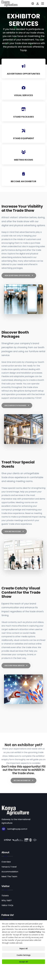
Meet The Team (9, 876)
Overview (6, 861)
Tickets (5, 895)
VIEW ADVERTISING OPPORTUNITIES (17, 275)
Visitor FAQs (7, 905)
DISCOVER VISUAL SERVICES (15, 665)
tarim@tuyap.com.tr (17, 829)
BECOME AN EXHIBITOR (22, 780)
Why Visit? (7, 900)
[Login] (37, 3)
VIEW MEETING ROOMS (13, 531)
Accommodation (10, 871)
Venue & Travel (9, 866)
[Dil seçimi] (32, 3)
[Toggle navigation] (42, 3)
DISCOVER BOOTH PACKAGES (16, 405)
